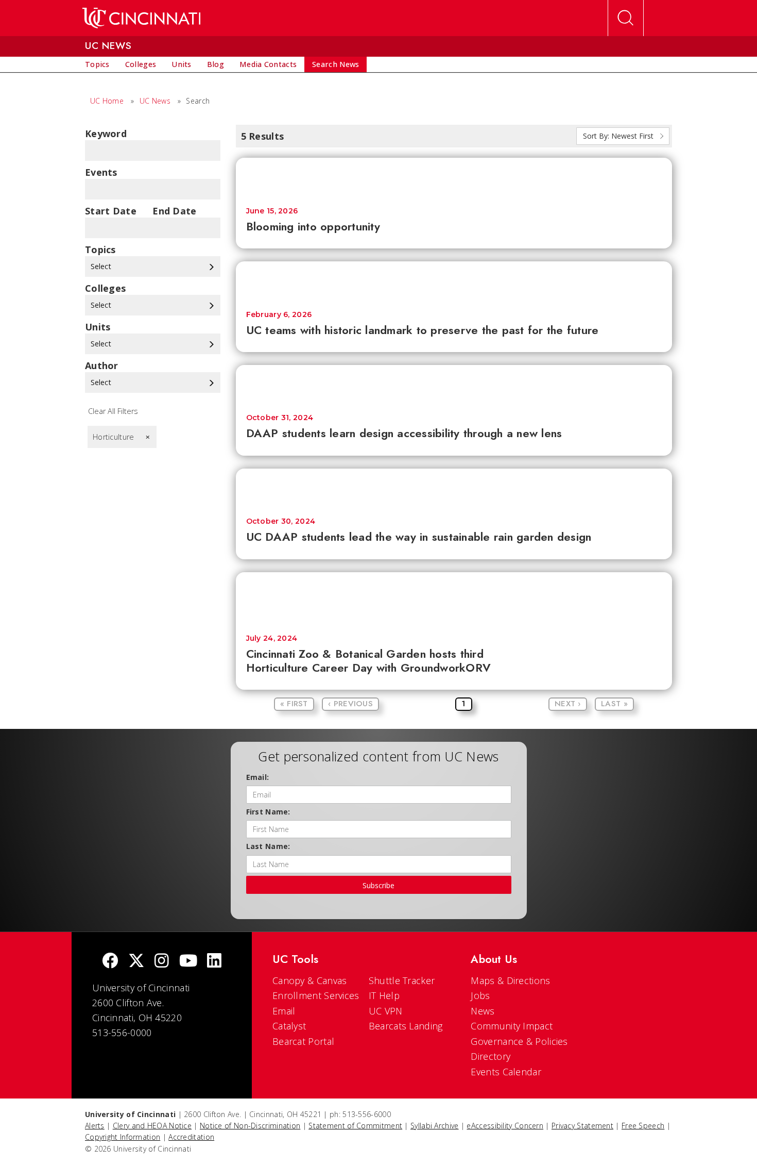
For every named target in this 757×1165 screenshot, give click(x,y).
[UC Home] (141, 18)
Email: (257, 777)
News (482, 1011)
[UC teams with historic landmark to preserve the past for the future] (454, 280)
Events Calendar (506, 1072)
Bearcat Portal (303, 1041)
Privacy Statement (582, 1125)
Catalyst (289, 1026)
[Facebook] (110, 962)
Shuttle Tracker (402, 980)
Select (102, 266)
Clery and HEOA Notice (152, 1125)
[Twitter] (136, 962)
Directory (490, 1056)
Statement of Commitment (355, 1125)
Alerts (95, 1125)
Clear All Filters (113, 411)
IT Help (384, 995)
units (98, 327)
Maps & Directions (510, 980)
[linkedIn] (214, 962)
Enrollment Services (315, 995)
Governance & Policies (519, 1041)
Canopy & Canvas (309, 980)
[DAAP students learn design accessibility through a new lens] (454, 384)
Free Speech (643, 1125)
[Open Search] (626, 18)
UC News (155, 101)
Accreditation (191, 1137)
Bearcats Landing (406, 1026)
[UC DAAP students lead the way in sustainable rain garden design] (454, 488)
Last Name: (268, 846)
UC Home (107, 101)
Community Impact (512, 1026)
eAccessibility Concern (505, 1125)
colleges (105, 288)
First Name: (268, 812)
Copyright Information (122, 1137)
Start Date (110, 211)
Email (284, 1011)
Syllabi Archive (434, 1125)
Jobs (480, 995)
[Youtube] (188, 962)
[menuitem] (97, 64)
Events (101, 172)
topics (100, 249)
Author (101, 365)
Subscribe (378, 885)
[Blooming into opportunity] (454, 177)
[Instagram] (161, 962)
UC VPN (386, 1011)
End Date (174, 211)
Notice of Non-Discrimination (250, 1125)
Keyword (106, 133)
